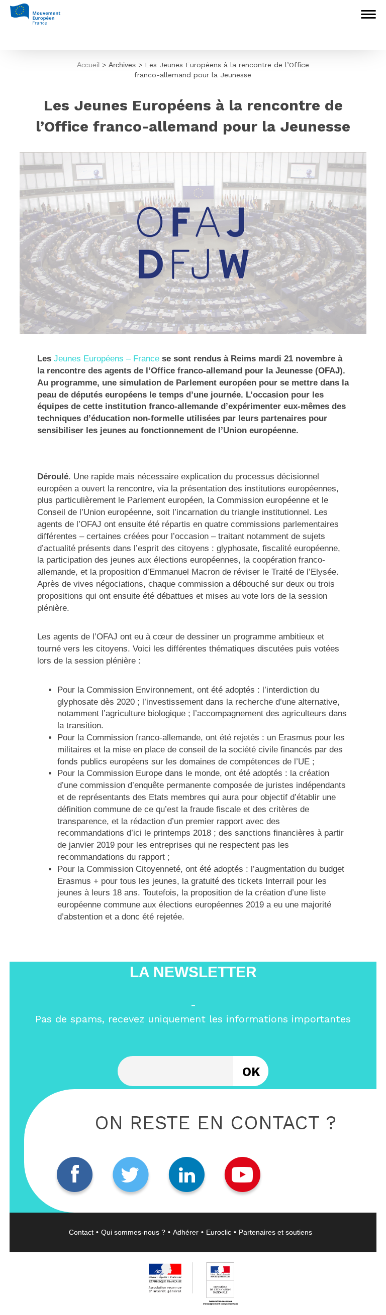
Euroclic (218, 1232)
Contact (81, 1232)
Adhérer (186, 1232)
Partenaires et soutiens (275, 1232)
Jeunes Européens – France (106, 358)
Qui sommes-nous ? (133, 1232)
